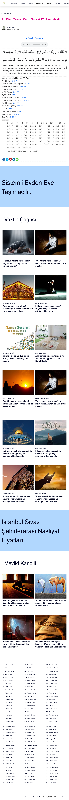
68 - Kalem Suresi (8, 757)
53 (58, 132)
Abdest (23, 3)
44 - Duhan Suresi (51, 680)
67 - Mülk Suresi (7, 754)
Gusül (31, 3)
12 (51, 123)
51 (49, 132)
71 (21, 138)
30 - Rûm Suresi (29, 696)
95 (12, 144)
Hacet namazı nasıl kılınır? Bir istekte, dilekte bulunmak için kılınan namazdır (16, 644)
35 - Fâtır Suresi (29, 712)
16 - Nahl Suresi (7, 712)
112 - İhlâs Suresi (51, 776)
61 (35, 135)
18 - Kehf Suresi (7, 718)
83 (17, 141)
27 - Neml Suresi (29, 687)
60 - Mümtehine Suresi (9, 732)
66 (58, 135)
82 (12, 141)
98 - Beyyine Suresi (52, 732)
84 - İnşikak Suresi (30, 748)
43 (12, 132)
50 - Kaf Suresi (50, 699)
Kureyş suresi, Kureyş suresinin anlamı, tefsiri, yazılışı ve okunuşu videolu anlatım (17, 499)
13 (55, 123)
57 (17, 135)
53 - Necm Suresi (51, 709)
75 (40, 138)
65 (53, 135)
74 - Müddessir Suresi (9, 776)
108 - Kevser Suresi (52, 764)
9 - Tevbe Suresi (8, 690)
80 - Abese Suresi (30, 735)
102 (46, 144)
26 (53, 126)
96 (17, 144)
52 (53, 132)
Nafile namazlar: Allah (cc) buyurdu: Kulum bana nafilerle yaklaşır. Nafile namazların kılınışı (50, 644)
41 (63, 129)
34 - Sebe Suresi (29, 709)
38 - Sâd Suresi (29, 721)
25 (49, 126)
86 (31, 141)
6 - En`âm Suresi (8, 680)
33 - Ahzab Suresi (30, 705)
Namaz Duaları (40, 353)
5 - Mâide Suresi (8, 677)
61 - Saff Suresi (7, 735)
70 (17, 138)
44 (17, 132)
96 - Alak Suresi (51, 726)
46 (26, 132)
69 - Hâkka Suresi (8, 761)
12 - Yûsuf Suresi (8, 699)
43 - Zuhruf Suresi (51, 677)
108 (19, 147)
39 (53, 129)
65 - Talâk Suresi (8, 748)
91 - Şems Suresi (30, 770)
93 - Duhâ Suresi (29, 776)
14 (60, 123)
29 (8, 129)
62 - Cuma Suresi (8, 739)
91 (53, 141)
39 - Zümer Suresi (51, 665)
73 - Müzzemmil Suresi (9, 773)
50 (44, 132)
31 (17, 129)
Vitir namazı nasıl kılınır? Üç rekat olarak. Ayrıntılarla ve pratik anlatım (50, 263)
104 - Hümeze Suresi (52, 751)
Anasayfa (14, 3)
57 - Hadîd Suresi (51, 721)
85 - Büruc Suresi (29, 751)
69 (12, 138)
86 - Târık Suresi (29, 754)
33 (26, 129)
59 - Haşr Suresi (7, 729)
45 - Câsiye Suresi (51, 683)
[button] (14, 3)
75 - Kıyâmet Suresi (8, 779)
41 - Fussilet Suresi (52, 671)
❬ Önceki (30, 38)
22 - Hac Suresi (29, 671)
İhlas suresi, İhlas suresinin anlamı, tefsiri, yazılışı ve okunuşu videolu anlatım (48, 453)
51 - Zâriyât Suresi (51, 702)
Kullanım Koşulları (30, 797)
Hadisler (58, 3)
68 (8, 138)
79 (58, 138)
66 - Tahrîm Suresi (8, 751)
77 (49, 138)
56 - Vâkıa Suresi (51, 718)
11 (46, 123)
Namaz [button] (49, 3)
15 (64, 123)
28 (63, 126)
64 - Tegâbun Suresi (9, 745)
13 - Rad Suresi (7, 702)
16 (8, 126)
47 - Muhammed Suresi (53, 690)
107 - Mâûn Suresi (51, 761)
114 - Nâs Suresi (51, 783)
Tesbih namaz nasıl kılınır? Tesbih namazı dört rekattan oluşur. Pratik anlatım (50, 603)
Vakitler (66, 3)
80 (63, 138)
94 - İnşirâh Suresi (30, 779)
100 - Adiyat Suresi (51, 739)
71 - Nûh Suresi (7, 767)
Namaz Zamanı (62, 797)
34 (31, 129)
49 (40, 132)
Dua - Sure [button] (39, 3)
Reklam (39, 797)
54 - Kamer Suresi (51, 712)
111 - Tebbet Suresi (52, 773)
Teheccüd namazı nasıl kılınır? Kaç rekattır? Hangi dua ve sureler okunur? (16, 263)
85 (26, 141)
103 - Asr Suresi (51, 748)
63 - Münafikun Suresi (9, 742)
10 (42, 123)
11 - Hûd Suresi (7, 696)
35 (35, 129)
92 (58, 141)
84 (21, 141)
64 (49, 135)
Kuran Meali (5, 120)
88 (40, 141)
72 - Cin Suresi (7, 770)
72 (26, 138)
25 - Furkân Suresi (30, 680)
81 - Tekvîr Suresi (30, 739)
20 (26, 126)
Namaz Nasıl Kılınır (42, 258)
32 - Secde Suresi (30, 702)
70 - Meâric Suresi (8, 764)
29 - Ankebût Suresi (30, 693)
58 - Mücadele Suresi (9, 726)
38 (49, 129)
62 (40, 135)
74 (35, 138)
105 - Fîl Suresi (50, 754)
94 (8, 144)
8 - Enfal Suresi (7, 687)
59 (26, 135)
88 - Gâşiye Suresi (30, 761)
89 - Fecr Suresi (29, 764)
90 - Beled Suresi (30, 767)
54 (63, 132)
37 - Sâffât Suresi (30, 718)
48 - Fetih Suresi (51, 693)
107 (13, 147)
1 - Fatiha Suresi (8, 665)
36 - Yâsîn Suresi (30, 715)
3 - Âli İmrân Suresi (8, 671)
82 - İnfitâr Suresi (30, 742)
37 (44, 129)
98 (26, 144)
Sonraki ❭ (39, 38)
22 (35, 126)
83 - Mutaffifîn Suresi (31, 745)
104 (57, 144)
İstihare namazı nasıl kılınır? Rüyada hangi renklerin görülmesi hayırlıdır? (48, 309)
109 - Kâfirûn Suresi (52, 767)
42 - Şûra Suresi (51, 674)
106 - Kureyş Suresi (52, 757)
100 (35, 144)
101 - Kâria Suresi (51, 742)
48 (35, 132)
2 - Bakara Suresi (8, 668)
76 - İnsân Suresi (8, 783)
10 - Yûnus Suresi (8, 693)
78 (53, 138)
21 (31, 126)
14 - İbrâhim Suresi (8, 705)
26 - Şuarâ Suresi (30, 683)
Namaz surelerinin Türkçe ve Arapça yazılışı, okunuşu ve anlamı (16, 358)
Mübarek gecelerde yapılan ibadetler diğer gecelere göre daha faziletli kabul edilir (16, 603)
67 (63, 135)
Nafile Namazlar (8, 258)
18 (17, 126)
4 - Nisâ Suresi (7, 674)
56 (12, 135)
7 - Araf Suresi (7, 683)
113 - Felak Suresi (51, 779)
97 (21, 144)
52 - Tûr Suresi (50, 705)
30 (12, 129)
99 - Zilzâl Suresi (51, 735)
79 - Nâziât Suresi (30, 732)
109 (24, 147)
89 (44, 141)
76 (44, 138)
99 (31, 144)
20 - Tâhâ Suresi (29, 665)
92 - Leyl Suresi (29, 773)
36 (40, 129)
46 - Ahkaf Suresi (51, 687)
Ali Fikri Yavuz (6, 14)
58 (21, 135)
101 (41, 144)
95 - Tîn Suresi (29, 783)
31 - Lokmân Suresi (30, 699)
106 (8, 147)
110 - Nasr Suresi (51, 770)
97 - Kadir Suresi (51, 729)
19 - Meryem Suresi (8, 721)
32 (21, 129)
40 (58, 129)
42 (8, 132)
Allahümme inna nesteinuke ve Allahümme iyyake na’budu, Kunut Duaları (49, 358)
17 (12, 126)
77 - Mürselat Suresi (30, 726)
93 (63, 141)
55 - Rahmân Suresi (52, 715)
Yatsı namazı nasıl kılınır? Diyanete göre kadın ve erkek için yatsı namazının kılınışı (18, 309)
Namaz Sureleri (8, 353)
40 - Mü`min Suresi (52, 668)
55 (8, 135)
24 (44, 126)
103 (52, 144)
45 (21, 132)
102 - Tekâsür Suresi (52, 745)
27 (58, 126)
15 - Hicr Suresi (7, 709)
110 (30, 147)
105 (62, 144)
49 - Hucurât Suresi (52, 696)
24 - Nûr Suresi (29, 677)
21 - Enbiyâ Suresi (30, 668)
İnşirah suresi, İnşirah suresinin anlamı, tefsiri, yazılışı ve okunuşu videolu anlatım (17, 453)
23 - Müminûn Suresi (31, 674)
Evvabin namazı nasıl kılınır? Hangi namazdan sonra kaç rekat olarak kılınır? (18, 404)
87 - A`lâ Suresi (29, 757)
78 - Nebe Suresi (29, 729)
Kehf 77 (15, 81)
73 (31, 138)
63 (44, 135)
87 (35, 141)
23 (40, 126)
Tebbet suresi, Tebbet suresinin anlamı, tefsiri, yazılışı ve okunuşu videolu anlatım (49, 499)
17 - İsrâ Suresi (7, 715)
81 (8, 141)
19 (21, 126)
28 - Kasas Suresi (30, 690)
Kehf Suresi (33, 151)
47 (31, 132)
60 (31, 135)
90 (49, 141)
